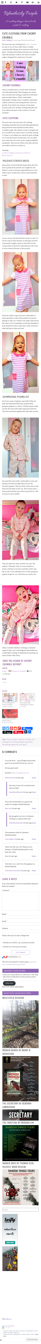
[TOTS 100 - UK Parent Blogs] (10, 1326)
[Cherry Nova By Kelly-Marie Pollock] (10, 713)
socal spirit (23, 744)
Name (4, 914)
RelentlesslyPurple (16, 792)
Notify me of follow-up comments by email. (19, 943)
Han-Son (8, 808)
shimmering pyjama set (10, 744)
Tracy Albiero (10, 839)
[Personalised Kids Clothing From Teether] (27, 697)
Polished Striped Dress (16, 160)
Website (5, 928)
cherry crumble (11, 739)
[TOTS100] (6, 1327)
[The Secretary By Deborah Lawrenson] (20, 1111)
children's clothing (24, 739)
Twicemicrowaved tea (13, 870)
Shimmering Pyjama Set (16, 396)
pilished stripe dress (25, 742)
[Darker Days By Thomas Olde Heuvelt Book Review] (20, 1170)
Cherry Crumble (31, 44)
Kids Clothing (6, 40)
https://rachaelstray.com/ (20, 773)
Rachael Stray (10, 778)
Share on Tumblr (19, 671)
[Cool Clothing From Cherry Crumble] (10, 697)
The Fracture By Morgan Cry (18, 1122)
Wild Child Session (13, 998)
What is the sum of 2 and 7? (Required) (15, 935)
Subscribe (9, 983)
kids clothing (13, 742)
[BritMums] (7, 1319)
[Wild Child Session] (20, 1001)
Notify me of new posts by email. (15, 947)
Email (4, 921)
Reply (34, 778)
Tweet (4, 671)
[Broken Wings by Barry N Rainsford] (20, 1057)
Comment (6, 890)
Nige (6, 856)
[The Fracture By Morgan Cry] (20, 1126)
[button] (20, 71)
